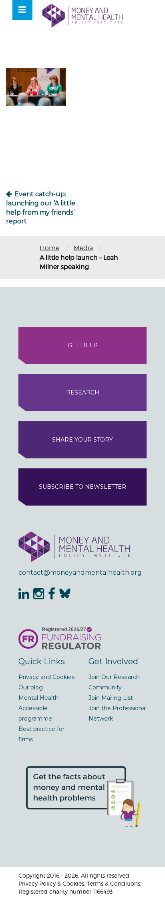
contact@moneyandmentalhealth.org (80, 572)
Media (83, 248)
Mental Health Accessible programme (38, 708)
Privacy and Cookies (46, 677)
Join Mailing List (111, 697)
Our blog (30, 687)
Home (49, 248)
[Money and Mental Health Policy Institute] (82, 15)
